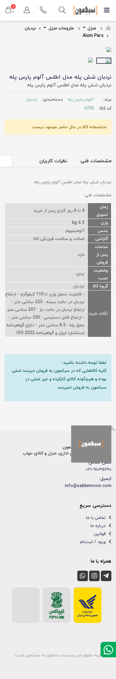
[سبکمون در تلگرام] (106, 576)
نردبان (30, 28)
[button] (62, 10)
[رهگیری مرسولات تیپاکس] (57, 605)
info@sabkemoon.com (88, 486)
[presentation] (9, 50)
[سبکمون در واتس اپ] (82, 576)
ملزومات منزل (60, 28)
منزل (91, 28)
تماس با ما (96, 518)
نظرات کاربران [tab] (53, 161)
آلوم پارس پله (80, 99)
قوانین (100, 534)
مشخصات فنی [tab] (95, 161)
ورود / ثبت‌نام (93, 542)
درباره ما (98, 526)
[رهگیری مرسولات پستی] (87, 605)
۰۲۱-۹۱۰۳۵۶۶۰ (98, 469)
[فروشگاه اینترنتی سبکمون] (91, 444)
